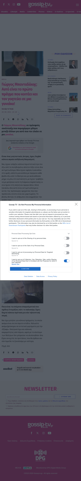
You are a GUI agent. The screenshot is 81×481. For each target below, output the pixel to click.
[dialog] (40, 240)
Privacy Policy (52, 276)
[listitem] (40, 233)
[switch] (66, 238)
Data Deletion (28, 276)
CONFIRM (25, 269)
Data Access (40, 276)
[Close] (77, 205)
